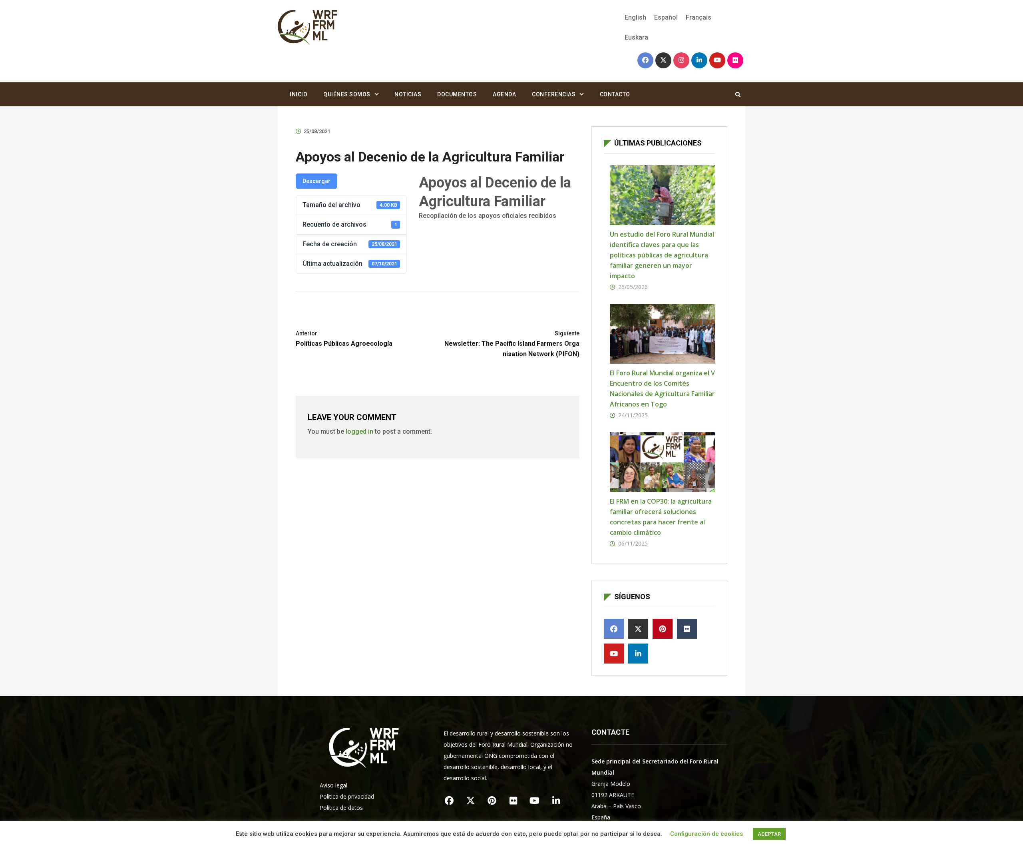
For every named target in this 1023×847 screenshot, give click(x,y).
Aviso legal (333, 785)
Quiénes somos (346, 94)
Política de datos (341, 807)
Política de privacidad (347, 796)
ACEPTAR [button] (769, 834)
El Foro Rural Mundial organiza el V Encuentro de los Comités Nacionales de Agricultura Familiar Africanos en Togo (662, 389)
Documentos (457, 94)
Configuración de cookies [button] (706, 833)
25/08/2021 (317, 131)
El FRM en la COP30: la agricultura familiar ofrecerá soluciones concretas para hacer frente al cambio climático (661, 517)
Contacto (615, 94)
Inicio (298, 94)
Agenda (504, 94)
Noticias (407, 94)
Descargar (316, 181)
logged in (359, 431)
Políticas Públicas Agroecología (344, 338)
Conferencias (553, 94)
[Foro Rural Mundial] (308, 28)
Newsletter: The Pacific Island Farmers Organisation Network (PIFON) (511, 344)
